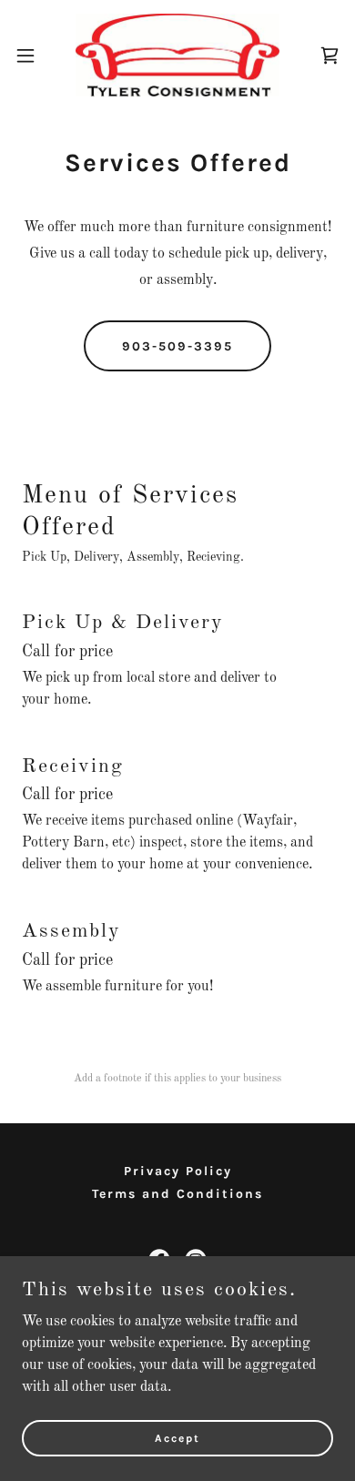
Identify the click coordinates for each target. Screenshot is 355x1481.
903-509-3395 (177, 346)
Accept (177, 1437)
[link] (177, 55)
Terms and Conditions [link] (177, 1194)
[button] (32, 55)
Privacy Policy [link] (178, 1171)
